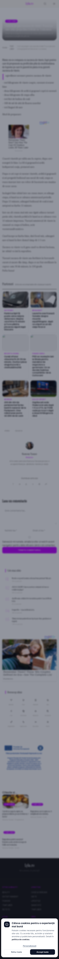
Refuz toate (16, 952)
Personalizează (29, 946)
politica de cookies (20, 939)
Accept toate (43, 952)
